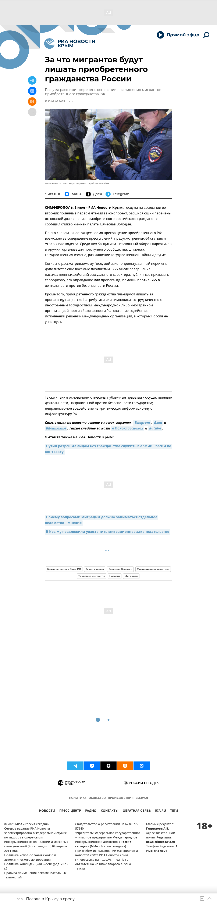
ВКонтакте (56, 428)
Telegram (142, 423)
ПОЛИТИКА (77, 798)
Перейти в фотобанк (98, 183)
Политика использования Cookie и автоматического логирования (30, 857)
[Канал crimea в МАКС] (142, 765)
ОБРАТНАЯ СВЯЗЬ (137, 811)
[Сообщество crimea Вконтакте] (92, 765)
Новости (114, 576)
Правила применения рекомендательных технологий (35, 875)
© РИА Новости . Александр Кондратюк (65, 183)
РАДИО (90, 811)
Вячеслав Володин (120, 569)
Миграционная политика (153, 569)
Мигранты (131, 576)
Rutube (155, 428)
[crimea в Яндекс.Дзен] (108, 765)
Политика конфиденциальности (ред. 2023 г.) (36, 866)
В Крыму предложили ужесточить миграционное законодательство (107, 532)
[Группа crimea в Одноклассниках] (125, 765)
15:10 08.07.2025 (55, 101)
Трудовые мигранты (91, 576)
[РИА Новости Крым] (70, 43)
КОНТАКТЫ (109, 811)
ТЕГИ (174, 811)
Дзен (158, 423)
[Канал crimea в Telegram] (75, 765)
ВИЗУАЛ (142, 798)
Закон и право (95, 569)
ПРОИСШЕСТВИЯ (121, 798)
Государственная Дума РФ (64, 569)
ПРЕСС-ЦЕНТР (70, 811)
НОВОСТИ (47, 811)
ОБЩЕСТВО (97, 798)
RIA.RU (160, 811)
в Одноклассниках (127, 428)
